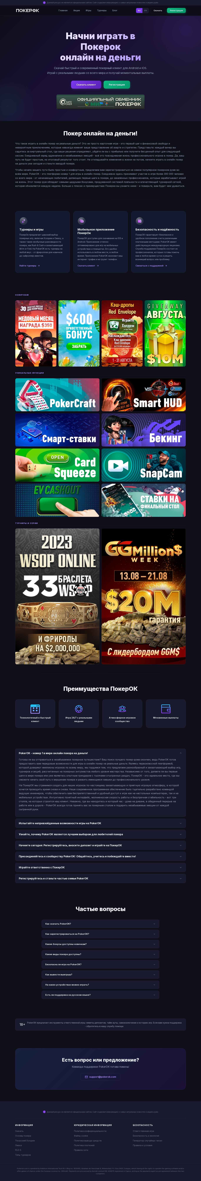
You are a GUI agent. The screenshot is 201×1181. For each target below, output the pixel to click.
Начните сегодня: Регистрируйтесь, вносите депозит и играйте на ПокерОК (70, 845)
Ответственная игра (143, 1131)
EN (145, 10)
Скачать (158, 10)
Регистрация (176, 10)
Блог (114, 10)
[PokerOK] (27, 10)
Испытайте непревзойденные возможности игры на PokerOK (60, 823)
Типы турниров (23, 1155)
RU (139, 10)
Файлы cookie (81, 1135)
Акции (76, 10)
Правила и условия (142, 1145)
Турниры (102, 10)
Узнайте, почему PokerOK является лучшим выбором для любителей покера (71, 834)
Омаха (18, 1145)
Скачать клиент (86, 84)
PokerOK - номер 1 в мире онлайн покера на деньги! (53, 753)
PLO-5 (18, 1150)
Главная (63, 10)
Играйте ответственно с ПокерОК (42, 867)
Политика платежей (84, 1145)
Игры (88, 10)
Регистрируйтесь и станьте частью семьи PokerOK (53, 878)
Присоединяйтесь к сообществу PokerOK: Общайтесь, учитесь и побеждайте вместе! (77, 856)
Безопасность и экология (146, 1135)
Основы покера (23, 1135)
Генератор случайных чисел (147, 1140)
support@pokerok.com (102, 1076)
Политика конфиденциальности (90, 1131)
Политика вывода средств (88, 1140)
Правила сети (81, 1150)
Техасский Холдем (25, 1140)
